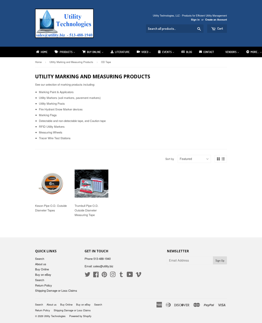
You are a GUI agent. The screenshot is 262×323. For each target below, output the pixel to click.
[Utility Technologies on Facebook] (96, 275)
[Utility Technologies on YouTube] (130, 275)
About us (40, 264)
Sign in (195, 19)
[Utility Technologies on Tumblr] (121, 275)
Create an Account (216, 19)
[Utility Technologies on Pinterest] (104, 275)
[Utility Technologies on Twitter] (87, 275)
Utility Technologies (55, 316)
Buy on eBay (43, 274)
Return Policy (43, 285)
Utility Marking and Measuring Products (71, 62)
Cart (220, 28)
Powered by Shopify (80, 316)
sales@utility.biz (103, 266)
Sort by (169, 159)
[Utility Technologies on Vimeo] (138, 275)
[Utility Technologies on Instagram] (113, 275)
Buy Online (42, 269)
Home (38, 62)
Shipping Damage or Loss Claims (56, 290)
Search (39, 259)
